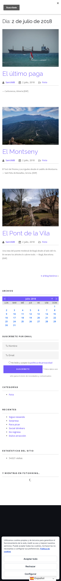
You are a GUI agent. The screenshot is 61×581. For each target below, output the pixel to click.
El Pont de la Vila (26, 233)
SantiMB (10, 82)
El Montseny (20, 151)
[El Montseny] (30, 127)
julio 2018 (30, 298)
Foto (44, 82)
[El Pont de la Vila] (30, 209)
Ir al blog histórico (49, 276)
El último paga (22, 73)
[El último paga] (30, 49)
